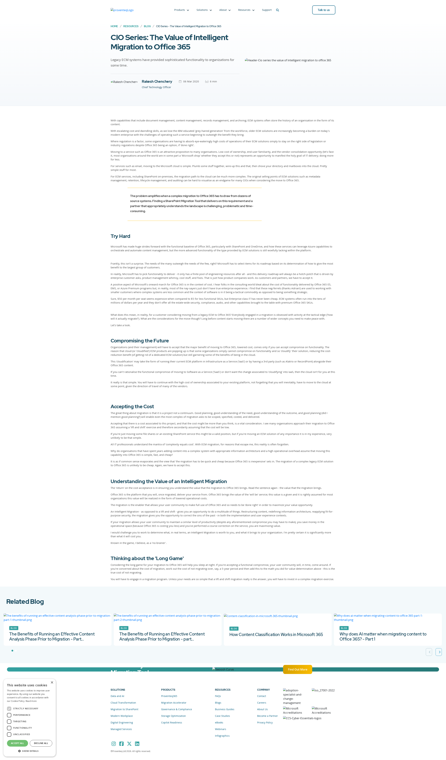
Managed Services (121, 729)
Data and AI (117, 696)
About (223, 9)
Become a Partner (267, 716)
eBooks (219, 722)
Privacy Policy (265, 722)
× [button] (52, 682)
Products (179, 9)
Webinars (220, 729)
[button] (29, 751)
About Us (262, 709)
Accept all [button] (17, 743)
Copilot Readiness (171, 722)
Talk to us (324, 10)
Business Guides (224, 709)
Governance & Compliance (176, 709)
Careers (261, 702)
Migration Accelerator (173, 702)
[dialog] (29, 718)
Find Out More (297, 669)
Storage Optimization (173, 716)
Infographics (222, 735)
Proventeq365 (169, 696)
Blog (147, 26)
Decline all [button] (41, 743)
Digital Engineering (122, 722)
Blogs (218, 702)
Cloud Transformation (123, 702)
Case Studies (222, 716)
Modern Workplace (122, 716)
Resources (244, 9)
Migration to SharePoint (124, 709)
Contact (261, 696)
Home (114, 26)
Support (267, 9)
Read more (31, 701)
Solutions (202, 9)
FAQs (218, 696)
